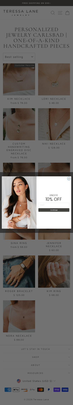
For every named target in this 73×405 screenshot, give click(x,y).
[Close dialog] (69, 178)
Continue (54, 210)
